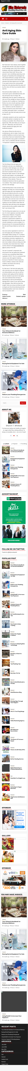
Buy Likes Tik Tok (15, 673)
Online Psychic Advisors (6, 296)
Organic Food (5, 1064)
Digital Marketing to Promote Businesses (16, 768)
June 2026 (4, 1047)
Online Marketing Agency (17, 720)
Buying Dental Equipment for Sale (13, 363)
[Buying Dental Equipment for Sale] (14, 349)
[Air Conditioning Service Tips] (6, 614)
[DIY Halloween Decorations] (6, 729)
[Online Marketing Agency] (6, 720)
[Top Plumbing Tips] (6, 663)
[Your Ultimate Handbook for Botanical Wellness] (14, 316)
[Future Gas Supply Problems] (6, 634)
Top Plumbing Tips (15, 664)
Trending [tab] (24, 443)
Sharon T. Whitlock (15, 39)
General (4, 27)
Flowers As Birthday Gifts (17, 749)
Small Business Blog (16, 692)
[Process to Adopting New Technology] (6, 644)
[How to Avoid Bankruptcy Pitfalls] (6, 682)
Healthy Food (5, 1059)
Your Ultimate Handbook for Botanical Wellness (11, 331)
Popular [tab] (15, 443)
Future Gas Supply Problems (15, 634)
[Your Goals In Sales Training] (6, 624)
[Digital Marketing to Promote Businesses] (6, 768)
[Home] (3, 19)
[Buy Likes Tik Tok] (6, 672)
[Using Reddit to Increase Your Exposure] (6, 476)
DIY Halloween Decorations (14, 730)
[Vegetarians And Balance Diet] (6, 797)
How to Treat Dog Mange (17, 711)
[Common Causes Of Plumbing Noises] (6, 484)
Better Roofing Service (17, 759)
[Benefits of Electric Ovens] (6, 653)
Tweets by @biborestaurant (9, 552)
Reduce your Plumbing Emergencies (14, 394)
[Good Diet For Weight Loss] (6, 777)
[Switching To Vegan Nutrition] (6, 787)
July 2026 (4, 1044)
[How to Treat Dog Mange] (6, 711)
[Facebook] (11, 435)
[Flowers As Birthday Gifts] (6, 749)
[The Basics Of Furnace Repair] (6, 739)
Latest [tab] (7, 443)
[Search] (26, 18)
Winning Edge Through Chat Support (16, 702)
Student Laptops (21, 295)
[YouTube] (14, 435)
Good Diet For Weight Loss (17, 778)
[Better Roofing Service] (6, 758)
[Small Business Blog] (6, 691)
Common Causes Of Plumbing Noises (15, 485)
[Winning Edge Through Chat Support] (6, 701)
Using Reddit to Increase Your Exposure (17, 476)
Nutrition (12, 785)
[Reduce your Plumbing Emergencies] (14, 380)
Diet (11, 776)
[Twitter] (17, 435)
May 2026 (4, 1049)
